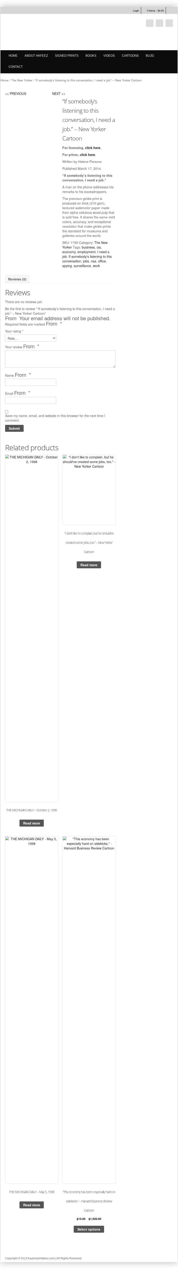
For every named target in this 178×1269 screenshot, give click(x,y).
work (96, 265)
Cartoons (130, 55)
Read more (31, 823)
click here (92, 147)
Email (17, 393)
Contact (16, 66)
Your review (22, 346)
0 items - (155, 10)
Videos (109, 55)
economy (69, 251)
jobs (86, 261)
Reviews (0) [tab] (17, 279)
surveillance (82, 265)
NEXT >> (58, 93)
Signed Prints (67, 55)
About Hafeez (36, 55)
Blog (150, 55)
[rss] (169, 23)
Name (18, 375)
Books (91, 55)
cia (99, 247)
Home (13, 55)
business (88, 247)
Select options (88, 1229)
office (102, 261)
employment (86, 251)
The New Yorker (21, 80)
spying (67, 265)
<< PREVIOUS (15, 93)
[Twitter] (149, 23)
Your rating (14, 331)
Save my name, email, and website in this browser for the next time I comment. (55, 418)
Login (136, 10)
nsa (93, 261)
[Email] (159, 23)
